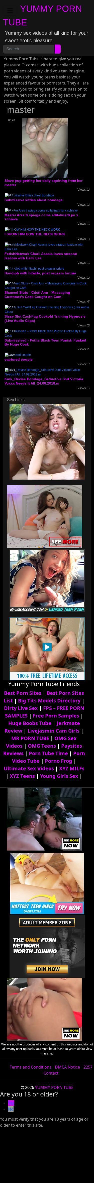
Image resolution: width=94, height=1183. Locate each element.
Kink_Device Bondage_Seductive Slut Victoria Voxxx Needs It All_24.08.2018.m (44, 381)
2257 (87, 1067)
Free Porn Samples (56, 715)
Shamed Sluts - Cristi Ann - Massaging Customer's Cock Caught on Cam (37, 294)
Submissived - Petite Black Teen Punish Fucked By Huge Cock (45, 342)
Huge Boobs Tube (29, 723)
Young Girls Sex (59, 776)
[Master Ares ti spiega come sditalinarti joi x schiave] (41, 210)
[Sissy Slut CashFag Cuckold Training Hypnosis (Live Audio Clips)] (47, 309)
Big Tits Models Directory (49, 700)
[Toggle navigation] (10, 11)
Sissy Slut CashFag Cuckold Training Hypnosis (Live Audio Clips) (45, 318)
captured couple (19, 359)
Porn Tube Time (48, 753)
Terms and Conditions (30, 1067)
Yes (11, 1103)
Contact (51, 1073)
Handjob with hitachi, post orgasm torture (40, 273)
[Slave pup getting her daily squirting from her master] (45, 148)
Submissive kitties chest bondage (34, 200)
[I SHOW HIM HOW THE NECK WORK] (32, 229)
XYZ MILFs (71, 768)
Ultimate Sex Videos (29, 768)
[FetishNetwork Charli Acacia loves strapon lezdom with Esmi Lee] (47, 246)
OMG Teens (42, 745)
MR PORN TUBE (30, 738)
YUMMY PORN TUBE (54, 1087)
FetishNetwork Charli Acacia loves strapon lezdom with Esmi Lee (41, 256)
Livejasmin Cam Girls (53, 730)
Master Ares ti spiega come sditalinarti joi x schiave (41, 217)
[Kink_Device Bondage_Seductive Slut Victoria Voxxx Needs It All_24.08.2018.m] (47, 372)
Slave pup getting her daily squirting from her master (43, 183)
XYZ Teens (22, 776)
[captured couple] (18, 354)
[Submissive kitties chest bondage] (29, 195)
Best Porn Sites (22, 693)
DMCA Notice (67, 1067)
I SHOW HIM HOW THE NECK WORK (35, 234)
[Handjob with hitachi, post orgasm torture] (35, 268)
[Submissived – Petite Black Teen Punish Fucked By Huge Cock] (47, 333)
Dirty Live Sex (21, 708)
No (11, 1109)
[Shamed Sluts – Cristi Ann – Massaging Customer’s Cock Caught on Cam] (47, 285)
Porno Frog (58, 760)
